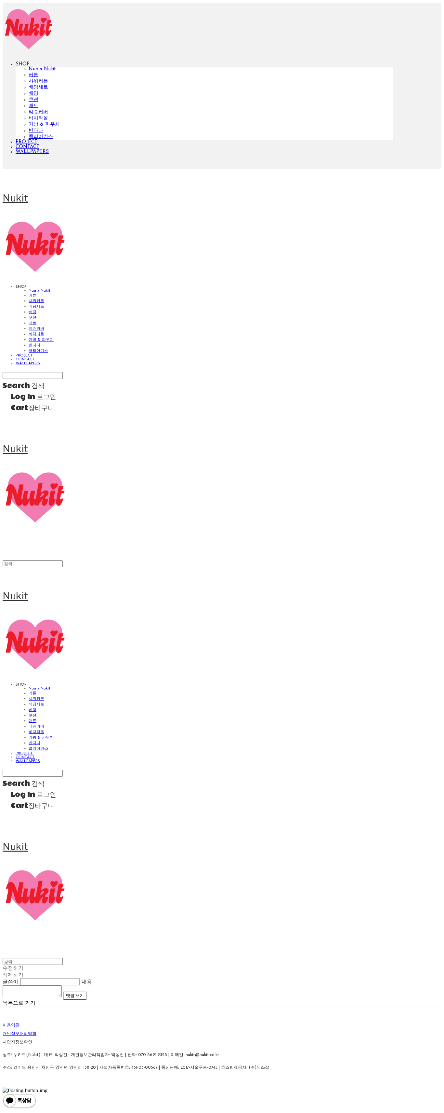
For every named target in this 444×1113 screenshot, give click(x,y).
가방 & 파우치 (44, 124)
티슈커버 (38, 112)
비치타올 (38, 118)
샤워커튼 (38, 81)
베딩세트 (38, 87)
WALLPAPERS (32, 151)
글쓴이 (10, 982)
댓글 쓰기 (75, 995)
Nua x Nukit (42, 69)
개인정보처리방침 (19, 1034)
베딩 (33, 93)
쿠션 (33, 99)
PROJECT (26, 142)
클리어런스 (41, 136)
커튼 (33, 75)
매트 (33, 106)
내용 (87, 982)
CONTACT (27, 147)
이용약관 (11, 1025)
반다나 (36, 130)
